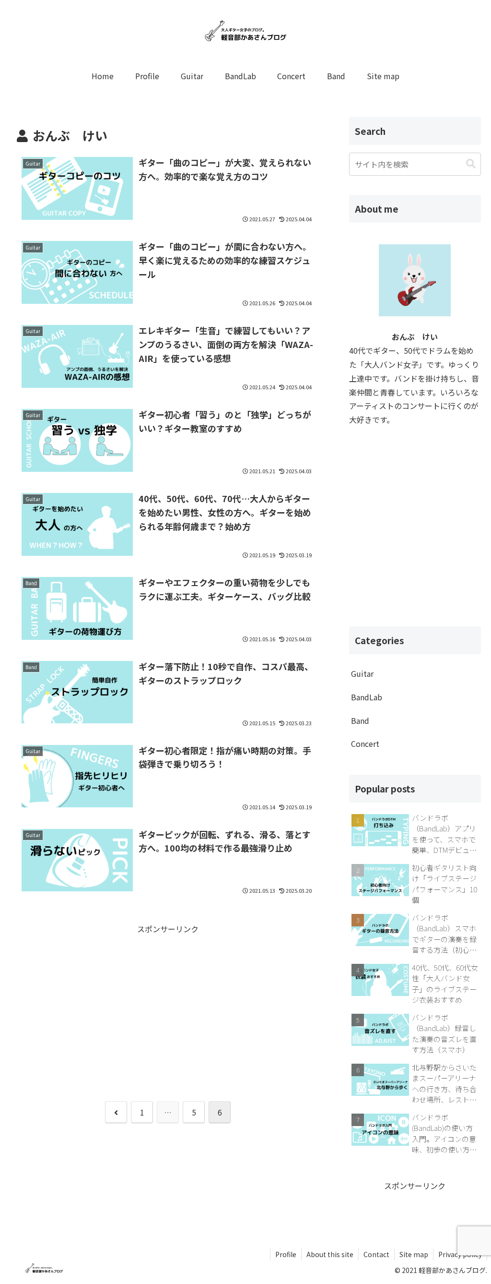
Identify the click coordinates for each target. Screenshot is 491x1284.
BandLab (366, 697)
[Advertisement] (168, 1003)
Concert (365, 743)
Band (360, 720)
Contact (376, 1254)
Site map (413, 1254)
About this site (329, 1254)
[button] (470, 163)
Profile (285, 1254)
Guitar (362, 673)
